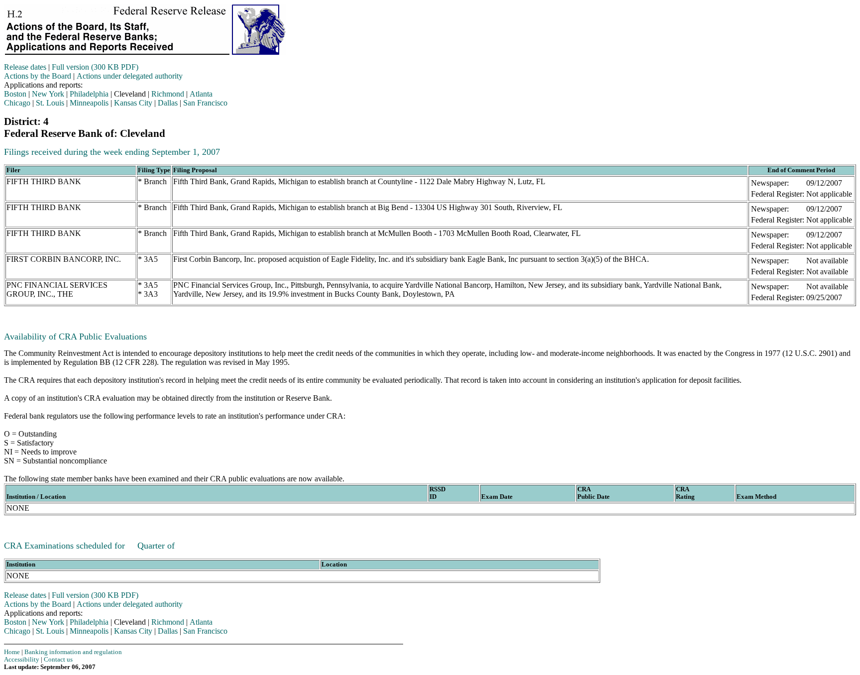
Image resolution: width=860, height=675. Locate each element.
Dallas (168, 103)
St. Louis (50, 103)
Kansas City (133, 103)
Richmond (167, 94)
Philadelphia (89, 94)
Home (12, 652)
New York (48, 94)
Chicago (17, 103)
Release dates (25, 67)
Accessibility (21, 659)
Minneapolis (89, 103)
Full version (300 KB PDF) (95, 67)
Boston (15, 94)
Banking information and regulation (73, 652)
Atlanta (201, 94)
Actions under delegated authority (130, 76)
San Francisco (205, 103)
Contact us (58, 659)
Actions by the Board (37, 76)
